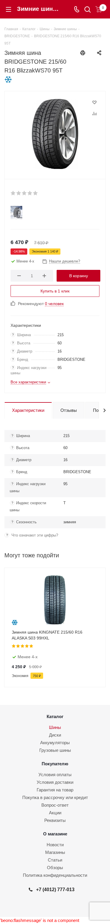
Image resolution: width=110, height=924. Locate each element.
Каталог (55, 716)
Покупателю (55, 763)
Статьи (55, 859)
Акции (55, 812)
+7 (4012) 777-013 (55, 889)
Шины (55, 727)
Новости (55, 844)
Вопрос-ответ (55, 805)
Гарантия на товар (55, 789)
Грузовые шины (55, 750)
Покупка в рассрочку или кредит (55, 797)
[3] (24, 193)
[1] (13, 193)
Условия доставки (55, 782)
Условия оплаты (55, 774)
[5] (35, 193)
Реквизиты (55, 820)
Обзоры (55, 867)
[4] (30, 193)
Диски (55, 734)
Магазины (55, 852)
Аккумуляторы (55, 742)
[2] (19, 193)
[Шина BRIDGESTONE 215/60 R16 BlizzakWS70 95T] (55, 134)
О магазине (55, 833)
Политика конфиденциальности (55, 875)
